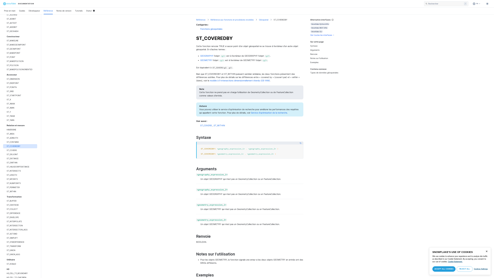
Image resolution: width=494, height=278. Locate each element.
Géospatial (263, 20)
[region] (460, 261)
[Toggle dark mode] (487, 3)
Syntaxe (313, 46)
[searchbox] (445, 3)
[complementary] (324, 27)
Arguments (315, 50)
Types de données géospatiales (324, 73)
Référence (48, 11)
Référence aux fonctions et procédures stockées (232, 20)
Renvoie (313, 54)
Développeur (34, 11)
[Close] (486, 251)
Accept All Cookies (443, 269)
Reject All (464, 269)
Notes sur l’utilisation (319, 58)
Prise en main (9, 11)
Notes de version (63, 11)
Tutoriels (79, 11)
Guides (22, 11)
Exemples (314, 62)
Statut (89, 11)
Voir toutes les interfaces (321, 35)
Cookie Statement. (455, 262)
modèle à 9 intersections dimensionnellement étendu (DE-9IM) (240, 80)
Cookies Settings (481, 269)
